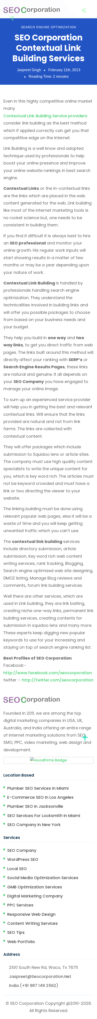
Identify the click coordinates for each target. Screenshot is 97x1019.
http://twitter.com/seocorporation (57, 680)
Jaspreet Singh (29, 70)
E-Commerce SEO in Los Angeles (40, 797)
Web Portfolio (21, 941)
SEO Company (21, 850)
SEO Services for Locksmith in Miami (43, 815)
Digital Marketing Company (35, 896)
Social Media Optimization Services (42, 877)
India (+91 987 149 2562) (33, 985)
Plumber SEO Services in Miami (38, 788)
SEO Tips (16, 932)
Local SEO (17, 868)
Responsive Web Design (31, 914)
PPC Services (20, 905)
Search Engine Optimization (48, 27)
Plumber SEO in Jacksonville (35, 806)
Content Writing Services (32, 923)
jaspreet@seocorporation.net (40, 976)
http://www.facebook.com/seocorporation (47, 673)
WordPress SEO (22, 859)
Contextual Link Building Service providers (45, 116)
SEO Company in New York (34, 824)
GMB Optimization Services (34, 887)
